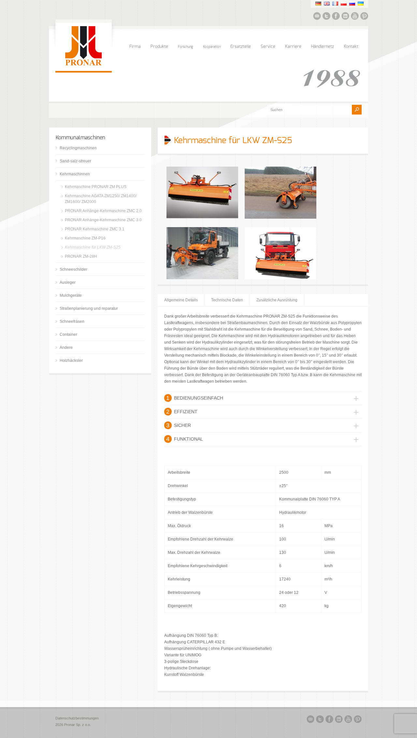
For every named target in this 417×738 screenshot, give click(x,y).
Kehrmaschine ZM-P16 (85, 238)
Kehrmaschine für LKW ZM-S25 (93, 247)
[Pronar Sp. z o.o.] (83, 64)
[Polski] (344, 4)
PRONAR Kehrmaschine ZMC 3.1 (94, 229)
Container (68, 334)
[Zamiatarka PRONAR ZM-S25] (202, 217)
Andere (66, 347)
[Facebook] (336, 17)
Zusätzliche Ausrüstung (276, 300)
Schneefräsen (72, 321)
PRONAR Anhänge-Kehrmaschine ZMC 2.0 (103, 211)
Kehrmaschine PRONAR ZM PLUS (95, 186)
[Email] (317, 17)
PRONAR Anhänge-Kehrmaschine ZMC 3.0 (103, 220)
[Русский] (352, 4)
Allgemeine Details (181, 300)
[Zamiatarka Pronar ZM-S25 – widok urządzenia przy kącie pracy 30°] (280, 278)
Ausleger (68, 282)
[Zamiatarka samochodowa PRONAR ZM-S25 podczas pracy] (280, 217)
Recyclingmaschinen (78, 148)
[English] (327, 4)
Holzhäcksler (71, 360)
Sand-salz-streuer (75, 161)
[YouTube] (355, 17)
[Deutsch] (318, 4)
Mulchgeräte (71, 295)
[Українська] (361, 4)
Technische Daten (227, 300)
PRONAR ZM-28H (81, 256)
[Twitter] (326, 17)
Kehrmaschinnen (75, 174)
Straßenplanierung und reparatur (89, 308)
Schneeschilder (73, 269)
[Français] (335, 4)
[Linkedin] (345, 17)
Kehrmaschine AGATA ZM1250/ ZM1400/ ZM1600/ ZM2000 (101, 199)
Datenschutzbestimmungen (77, 718)
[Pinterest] (364, 17)
